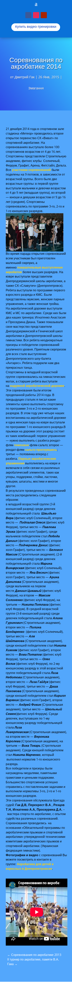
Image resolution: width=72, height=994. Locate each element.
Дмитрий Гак (25, 77)
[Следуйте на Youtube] (44, 15)
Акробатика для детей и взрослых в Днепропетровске (30, 866)
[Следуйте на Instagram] (36, 15)
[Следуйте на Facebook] (28, 15)
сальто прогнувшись (41, 450)
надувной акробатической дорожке (37, 386)
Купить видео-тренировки (35, 27)
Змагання (36, 88)
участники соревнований (31, 170)
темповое (21, 445)
